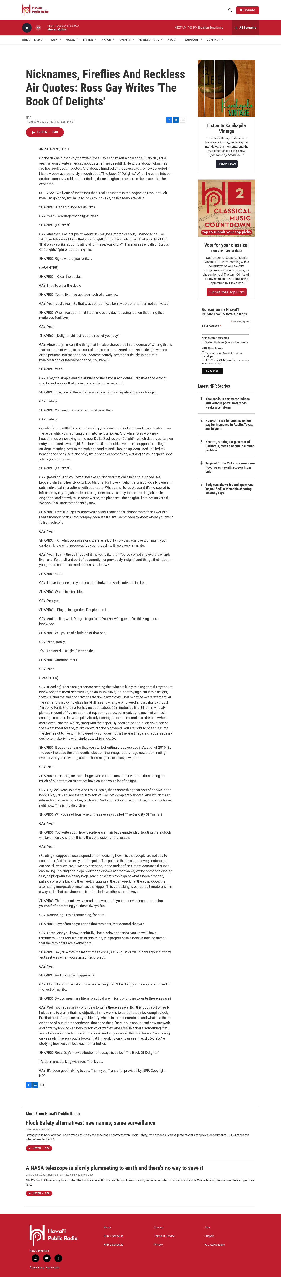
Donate (249, 10)
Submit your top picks (227, 292)
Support (209, 1236)
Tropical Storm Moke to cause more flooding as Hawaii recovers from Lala (230, 467)
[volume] (38, 28)
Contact (159, 1227)
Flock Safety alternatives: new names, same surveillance (90, 1122)
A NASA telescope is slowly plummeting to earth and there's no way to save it (114, 1168)
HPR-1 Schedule (113, 1236)
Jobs (207, 1227)
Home (26, 39)
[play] (27, 28)
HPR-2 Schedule (113, 1244)
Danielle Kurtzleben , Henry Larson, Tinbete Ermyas (53, 1174)
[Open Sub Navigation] (45, 39)
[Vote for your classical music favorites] (226, 208)
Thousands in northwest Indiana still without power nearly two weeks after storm (227, 403)
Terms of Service (164, 1236)
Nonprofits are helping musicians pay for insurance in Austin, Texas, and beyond (229, 424)
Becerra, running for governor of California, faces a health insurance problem (229, 446)
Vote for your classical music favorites (226, 248)
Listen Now (227, 164)
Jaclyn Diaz (32, 1129)
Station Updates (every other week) (226, 342)
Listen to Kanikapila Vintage (226, 128)
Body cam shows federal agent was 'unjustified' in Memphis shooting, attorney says (229, 489)
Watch (106, 39)
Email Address (211, 325)
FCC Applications (215, 1244)
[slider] (44, 28)
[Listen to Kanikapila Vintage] (226, 88)
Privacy (158, 1244)
